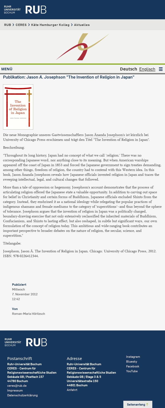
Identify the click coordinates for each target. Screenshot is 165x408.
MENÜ (6, 68)
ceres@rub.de (17, 386)
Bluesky (131, 361)
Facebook (132, 366)
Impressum (15, 390)
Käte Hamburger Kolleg (50, 25)
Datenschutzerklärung (22, 395)
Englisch (147, 69)
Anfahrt (72, 390)
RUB (7, 25)
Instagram (133, 357)
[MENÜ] (161, 69)
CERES (21, 25)
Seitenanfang (136, 404)
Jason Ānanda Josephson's (105, 135)
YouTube (132, 371)
